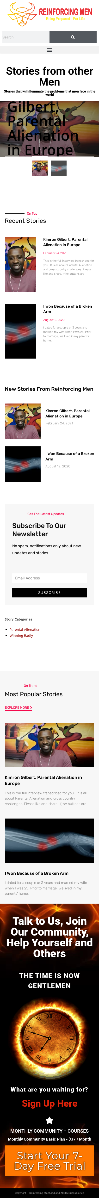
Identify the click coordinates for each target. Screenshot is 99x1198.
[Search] (73, 37)
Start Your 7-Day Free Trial (49, 1160)
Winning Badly (21, 635)
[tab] (40, 168)
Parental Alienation (25, 629)
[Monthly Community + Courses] (49, 1120)
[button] (49, 50)
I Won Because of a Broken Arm (36, 873)
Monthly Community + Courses (49, 1131)
